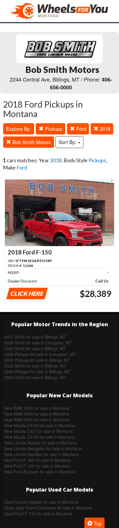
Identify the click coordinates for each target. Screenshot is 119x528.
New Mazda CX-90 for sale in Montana (39, 437)
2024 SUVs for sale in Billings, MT (35, 377)
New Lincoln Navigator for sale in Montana (43, 448)
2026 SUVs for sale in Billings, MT (35, 348)
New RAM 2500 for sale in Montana (36, 419)
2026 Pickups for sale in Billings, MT (37, 360)
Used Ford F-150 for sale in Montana (38, 513)
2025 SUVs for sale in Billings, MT (35, 366)
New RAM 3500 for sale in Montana (36, 414)
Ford (80, 128)
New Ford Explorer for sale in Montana (39, 472)
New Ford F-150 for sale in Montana (37, 466)
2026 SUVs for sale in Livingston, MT (38, 343)
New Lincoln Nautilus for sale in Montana (41, 454)
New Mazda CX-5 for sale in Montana (38, 431)
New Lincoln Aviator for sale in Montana (40, 443)
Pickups (53, 128)
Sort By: (68, 141)
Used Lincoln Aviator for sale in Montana (41, 502)
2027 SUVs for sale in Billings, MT (35, 337)
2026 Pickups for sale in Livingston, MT (40, 354)
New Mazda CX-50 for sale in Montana (39, 425)
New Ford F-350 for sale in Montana (37, 460)
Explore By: (18, 128)
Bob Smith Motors (31, 141)
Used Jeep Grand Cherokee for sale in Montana (48, 508)
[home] (59, 11)
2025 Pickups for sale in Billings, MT (37, 371)
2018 (104, 128)
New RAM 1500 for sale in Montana (36, 408)
